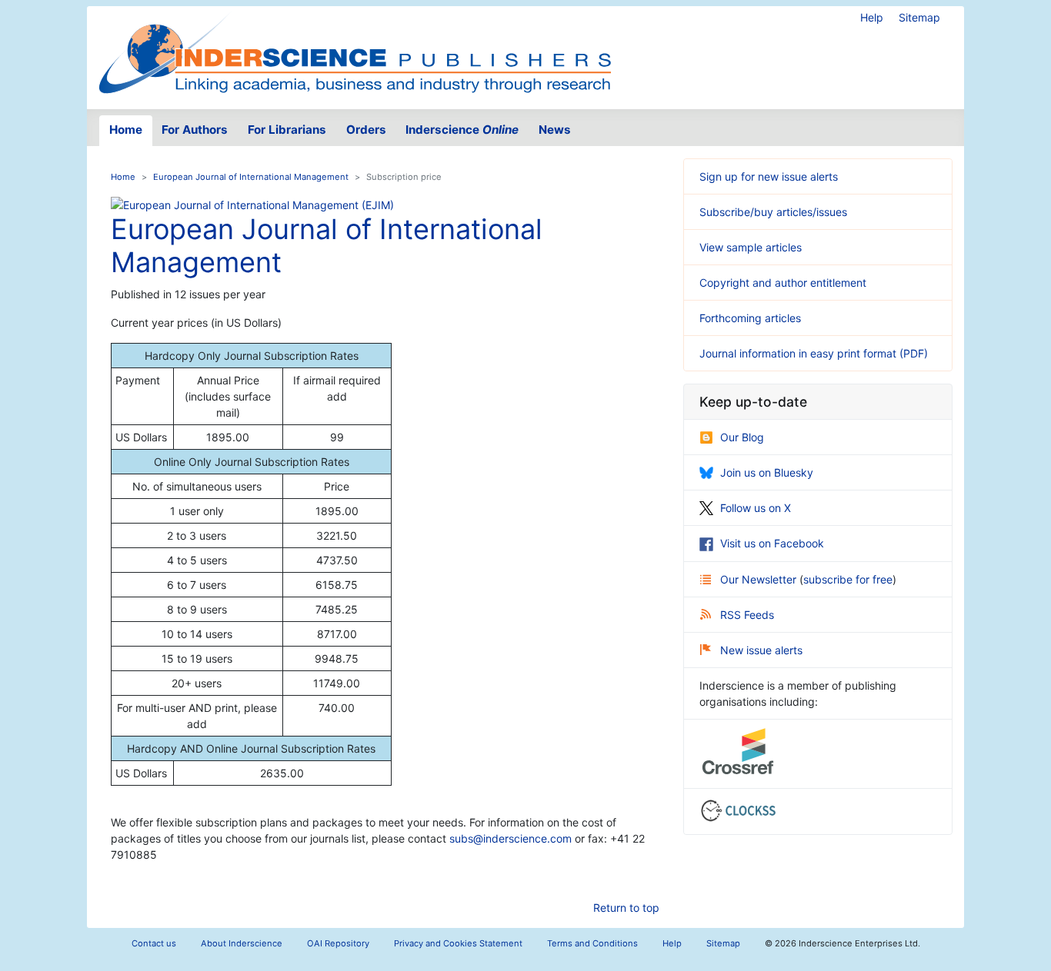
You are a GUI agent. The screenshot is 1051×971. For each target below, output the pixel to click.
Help (871, 17)
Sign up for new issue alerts (768, 176)
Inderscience (462, 129)
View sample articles (750, 247)
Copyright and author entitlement (782, 282)
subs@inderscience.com (510, 838)
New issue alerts (761, 650)
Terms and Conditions (592, 943)
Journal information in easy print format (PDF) (813, 353)
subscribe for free (848, 579)
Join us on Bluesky (766, 472)
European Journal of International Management (251, 176)
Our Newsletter (759, 579)
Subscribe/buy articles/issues (773, 211)
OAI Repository (338, 943)
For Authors (195, 129)
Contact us (154, 943)
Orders (366, 129)
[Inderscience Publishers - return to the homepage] (354, 51)
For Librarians (287, 129)
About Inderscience (241, 943)
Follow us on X (755, 507)
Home (125, 129)
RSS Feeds (747, 614)
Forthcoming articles (750, 317)
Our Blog (742, 437)
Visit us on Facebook (772, 543)
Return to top (626, 907)
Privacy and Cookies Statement (458, 943)
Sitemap (919, 17)
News (555, 129)
